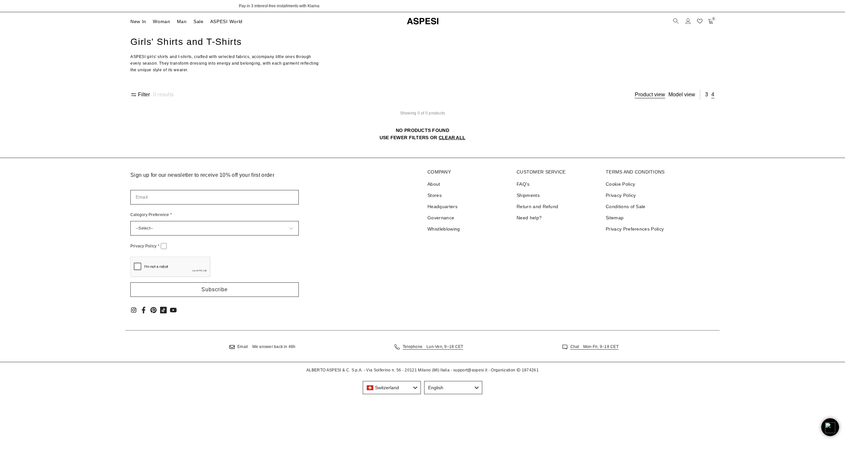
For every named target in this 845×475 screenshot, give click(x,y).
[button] (214, 289)
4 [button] (712, 94)
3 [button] (706, 94)
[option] (422, 6)
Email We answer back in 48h (266, 346)
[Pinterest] (153, 310)
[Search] (676, 21)
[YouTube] (173, 310)
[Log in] (688, 21)
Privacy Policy (144, 246)
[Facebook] (143, 310)
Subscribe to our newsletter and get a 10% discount (423, 6)
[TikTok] (163, 310)
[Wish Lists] (699, 21)
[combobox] (392, 387)
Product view (650, 94)
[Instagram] (133, 310)
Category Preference (151, 214)
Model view (681, 94)
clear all (452, 137)
